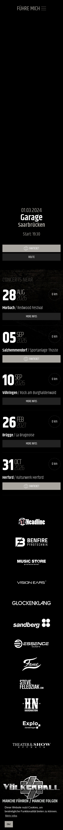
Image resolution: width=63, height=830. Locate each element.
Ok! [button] (9, 824)
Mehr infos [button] (11, 815)
